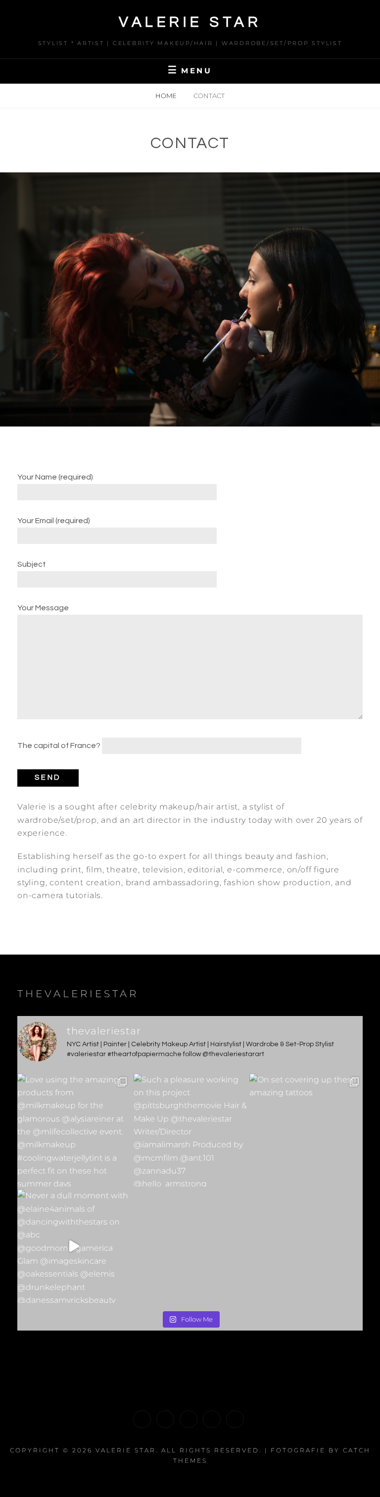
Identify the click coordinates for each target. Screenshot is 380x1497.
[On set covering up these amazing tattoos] (306, 1130)
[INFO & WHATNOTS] (188, 1419)
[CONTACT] (235, 1419)
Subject (31, 564)
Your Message (43, 608)
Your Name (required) (55, 477)
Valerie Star (190, 22)
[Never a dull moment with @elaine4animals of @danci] (74, 1246)
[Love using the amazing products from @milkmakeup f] (74, 1130)
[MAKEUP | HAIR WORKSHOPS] (165, 1419)
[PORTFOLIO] (142, 1419)
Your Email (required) (53, 521)
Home (166, 96)
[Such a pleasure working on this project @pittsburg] (190, 1130)
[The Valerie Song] (212, 1419)
